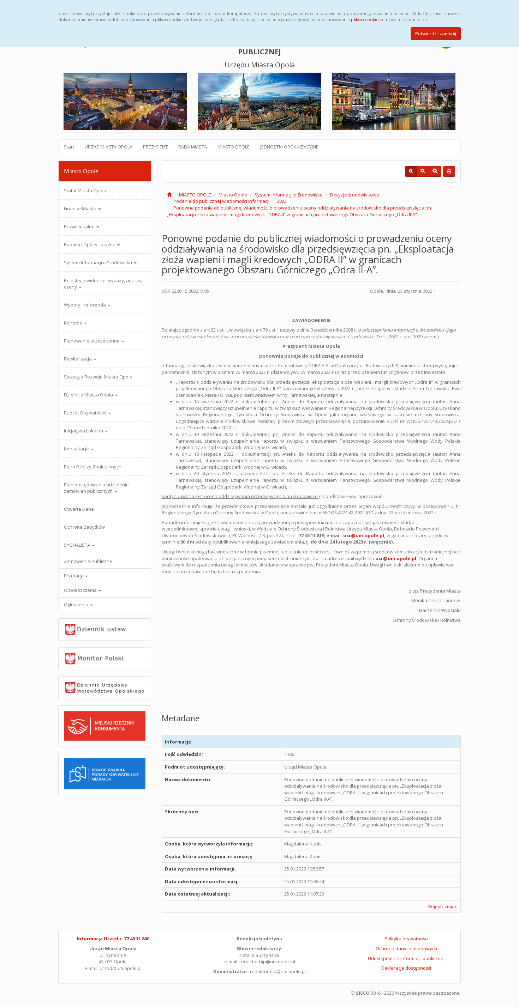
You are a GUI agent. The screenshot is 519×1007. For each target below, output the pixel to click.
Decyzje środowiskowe (354, 195)
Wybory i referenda (85, 305)
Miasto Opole (233, 195)
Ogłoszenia (76, 604)
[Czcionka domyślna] (411, 171)
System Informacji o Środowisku (98, 262)
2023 (282, 201)
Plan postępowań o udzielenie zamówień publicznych (96, 487)
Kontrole (73, 323)
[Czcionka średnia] (423, 171)
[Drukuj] (449, 171)
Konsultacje (77, 448)
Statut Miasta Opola (85, 190)
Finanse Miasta (80, 208)
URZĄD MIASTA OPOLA (108, 147)
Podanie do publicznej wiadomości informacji (221, 201)
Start (69, 147)
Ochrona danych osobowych (406, 948)
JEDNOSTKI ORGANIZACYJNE (289, 147)
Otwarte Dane (79, 509)
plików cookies (366, 19)
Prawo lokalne (80, 226)
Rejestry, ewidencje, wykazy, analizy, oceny (103, 283)
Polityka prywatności (406, 938)
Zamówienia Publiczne (88, 561)
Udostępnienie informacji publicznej (406, 958)
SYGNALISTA (77, 545)
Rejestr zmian (443, 906)
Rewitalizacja (78, 359)
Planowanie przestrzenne (92, 341)
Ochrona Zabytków (84, 527)
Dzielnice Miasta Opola (89, 395)
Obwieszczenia (81, 590)
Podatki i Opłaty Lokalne (90, 244)
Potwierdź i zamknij (435, 33)
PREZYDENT (155, 147)
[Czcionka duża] (435, 171)
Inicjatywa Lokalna (84, 430)
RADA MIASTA (192, 147)
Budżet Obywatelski (85, 413)
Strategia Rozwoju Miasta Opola (98, 377)
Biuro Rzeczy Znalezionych (92, 466)
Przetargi (74, 575)
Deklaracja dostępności (406, 968)
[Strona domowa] (169, 195)
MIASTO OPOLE (233, 147)
